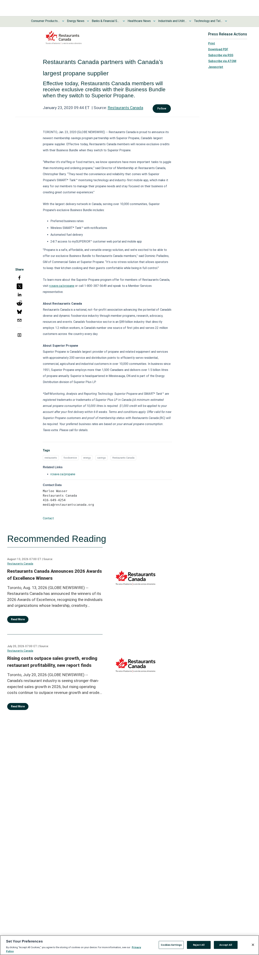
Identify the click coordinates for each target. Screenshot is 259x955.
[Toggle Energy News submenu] (88, 21)
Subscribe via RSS (220, 55)
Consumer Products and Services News (45, 21)
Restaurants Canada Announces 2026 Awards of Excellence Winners (54, 575)
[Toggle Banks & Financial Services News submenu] (124, 21)
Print (211, 43)
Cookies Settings (171, 944)
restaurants (51, 457)
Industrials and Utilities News (172, 21)
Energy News (75, 21)
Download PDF (218, 49)
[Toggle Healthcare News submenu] (154, 21)
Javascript (215, 67)
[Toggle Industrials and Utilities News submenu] (190, 21)
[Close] (253, 945)
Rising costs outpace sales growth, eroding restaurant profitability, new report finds (52, 662)
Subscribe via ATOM (222, 61)
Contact (48, 518)
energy (87, 457)
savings (101, 457)
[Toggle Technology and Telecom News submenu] (226, 21)
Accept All (225, 944)
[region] (129, 945)
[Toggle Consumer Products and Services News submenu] (63, 21)
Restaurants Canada (125, 107)
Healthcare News (139, 21)
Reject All (199, 944)
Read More (18, 619)
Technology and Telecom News (208, 21)
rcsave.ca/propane (61, 286)
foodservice (70, 457)
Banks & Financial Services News (106, 21)
